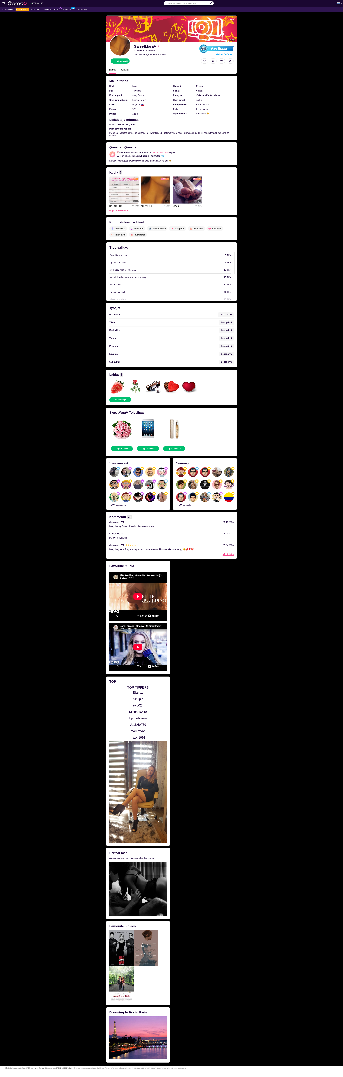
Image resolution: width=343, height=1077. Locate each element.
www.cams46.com (37, 1068)
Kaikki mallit (8, 9)
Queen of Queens (160, 152)
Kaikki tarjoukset (52, 9)
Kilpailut (67, 9)
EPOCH (58, 1068)
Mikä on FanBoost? (225, 54)
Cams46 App (82, 9)
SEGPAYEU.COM (69, 1068)
